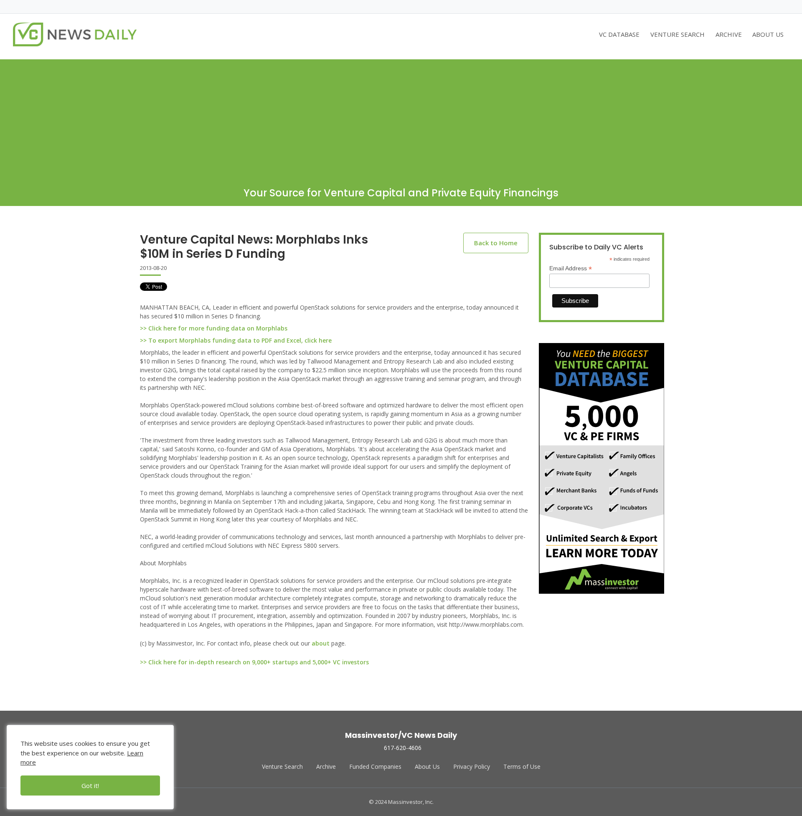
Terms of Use (522, 766)
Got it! (90, 785)
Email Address (570, 268)
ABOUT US (768, 34)
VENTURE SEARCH (677, 34)
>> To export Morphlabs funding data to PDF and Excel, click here (236, 340)
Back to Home (496, 243)
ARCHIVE (729, 34)
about (321, 643)
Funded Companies (375, 766)
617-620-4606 (402, 748)
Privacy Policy (471, 766)
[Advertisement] (401, 117)
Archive (326, 766)
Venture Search (282, 766)
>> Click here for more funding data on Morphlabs (213, 328)
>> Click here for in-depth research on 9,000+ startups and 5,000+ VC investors (254, 662)
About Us (427, 766)
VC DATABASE (619, 34)
